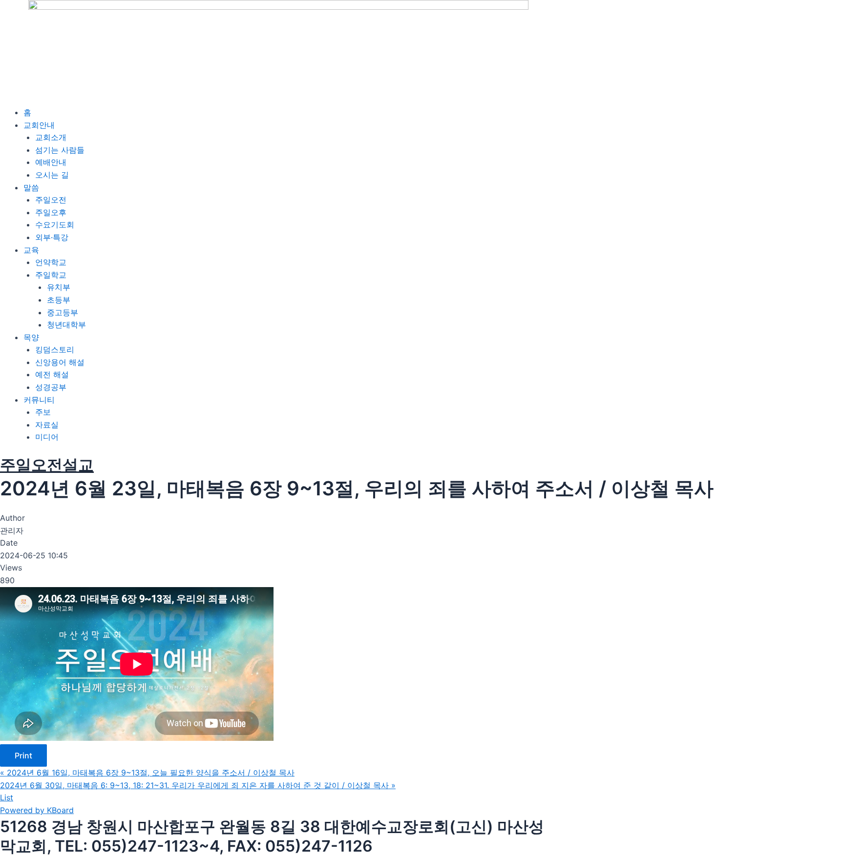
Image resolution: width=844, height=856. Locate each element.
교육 (31, 250)
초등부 (58, 300)
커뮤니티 (39, 400)
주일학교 (50, 275)
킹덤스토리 (54, 349)
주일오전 (50, 199)
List (6, 797)
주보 (43, 412)
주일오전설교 (47, 464)
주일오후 (50, 212)
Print (23, 755)
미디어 (47, 437)
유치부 (58, 287)
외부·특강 (51, 237)
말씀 (31, 187)
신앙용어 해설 (59, 362)
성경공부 (50, 387)
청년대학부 (66, 324)
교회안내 (39, 125)
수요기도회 (54, 224)
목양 (31, 337)
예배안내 (50, 162)
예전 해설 (52, 374)
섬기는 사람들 (59, 150)
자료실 (47, 424)
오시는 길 (52, 175)
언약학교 (50, 262)
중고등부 (62, 312)
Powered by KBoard (37, 810)
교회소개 (50, 137)
